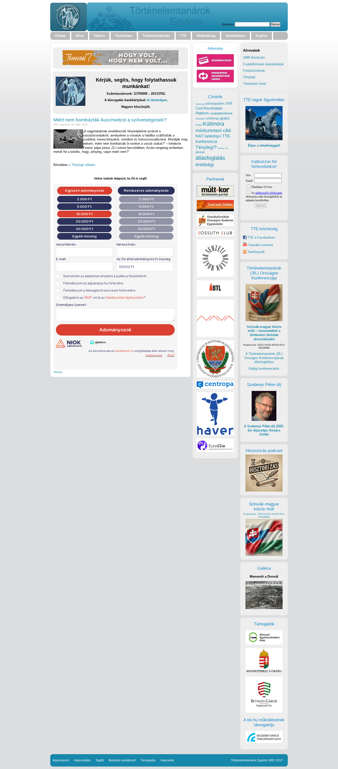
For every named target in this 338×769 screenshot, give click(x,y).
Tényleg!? (206, 147)
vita (226, 148)
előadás (200, 118)
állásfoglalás (210, 158)
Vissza (57, 372)
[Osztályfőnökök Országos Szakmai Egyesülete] (215, 225)
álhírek (200, 152)
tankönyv (212, 136)
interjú (198, 125)
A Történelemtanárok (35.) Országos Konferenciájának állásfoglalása (264, 358)
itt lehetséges (156, 100)
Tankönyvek (256, 252)
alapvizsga (199, 104)
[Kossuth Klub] (215, 235)
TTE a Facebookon (260, 237)
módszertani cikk (213, 130)
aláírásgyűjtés (214, 103)
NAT (199, 136)
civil (228, 103)
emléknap (212, 118)
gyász (225, 118)
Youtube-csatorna (260, 245)
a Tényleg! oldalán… (83, 165)
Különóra (213, 124)
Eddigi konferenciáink (264, 368)
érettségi (204, 164)
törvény (221, 148)
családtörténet (221, 113)
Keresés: (228, 24)
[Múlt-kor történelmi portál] (215, 195)
